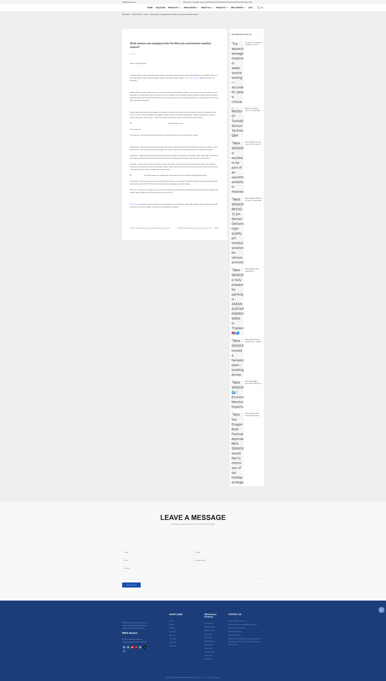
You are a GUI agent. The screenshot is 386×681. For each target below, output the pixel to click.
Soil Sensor (208, 637)
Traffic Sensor (209, 648)
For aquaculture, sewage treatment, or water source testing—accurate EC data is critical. (253, 44)
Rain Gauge (134, 204)
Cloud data (173, 646)
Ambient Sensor (210, 630)
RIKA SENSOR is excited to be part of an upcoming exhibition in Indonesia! (253, 143)
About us (172, 635)
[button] (253, 8)
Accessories (208, 659)
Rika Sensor (126, 14)
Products (172, 628)
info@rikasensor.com (129, 2)
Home (171, 621)
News (146, 14)
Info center (172, 639)
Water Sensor (209, 645)
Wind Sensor (209, 623)
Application (173, 632)
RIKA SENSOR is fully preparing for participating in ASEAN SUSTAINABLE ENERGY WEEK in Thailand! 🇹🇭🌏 (253, 270)
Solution (171, 624)
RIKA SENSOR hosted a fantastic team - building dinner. (253, 341)
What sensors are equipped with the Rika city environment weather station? (174, 14)
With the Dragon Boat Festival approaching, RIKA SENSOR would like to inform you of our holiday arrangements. (253, 414)
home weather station (191, 78)
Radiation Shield (210, 652)
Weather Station (210, 641)
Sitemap (206, 677)
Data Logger (209, 655)
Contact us (172, 642)
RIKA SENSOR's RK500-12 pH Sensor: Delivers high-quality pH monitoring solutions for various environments (253, 199)
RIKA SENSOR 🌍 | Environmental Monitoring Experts (253, 382)
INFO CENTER (137, 14)
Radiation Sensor (210, 627)
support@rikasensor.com (249, 624)
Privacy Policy (214, 677)
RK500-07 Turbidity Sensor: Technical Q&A (252, 109)
